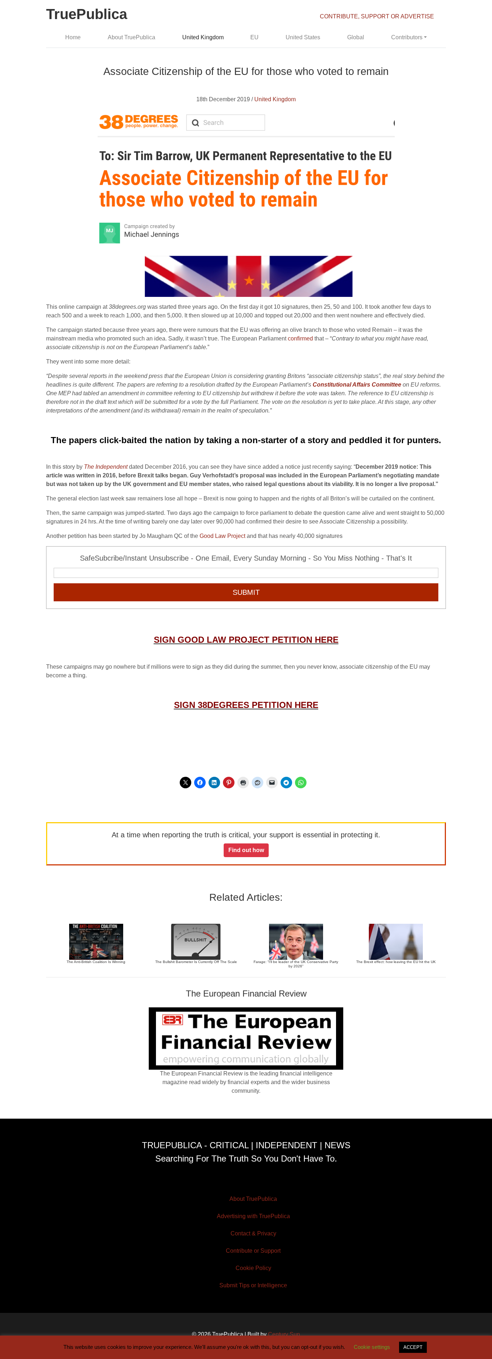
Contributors (406, 37)
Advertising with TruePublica (253, 1216)
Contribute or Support (253, 1251)
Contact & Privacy (253, 1233)
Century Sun (284, 1334)
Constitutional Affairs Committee (357, 385)
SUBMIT (246, 592)
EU (254, 37)
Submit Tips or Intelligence (253, 1285)
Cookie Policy (253, 1268)
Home (73, 37)
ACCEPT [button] (412, 1347)
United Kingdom (203, 37)
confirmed (300, 338)
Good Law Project (222, 536)
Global (355, 37)
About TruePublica (131, 37)
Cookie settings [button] (372, 1347)
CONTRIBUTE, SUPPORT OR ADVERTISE (377, 16)
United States (303, 37)
